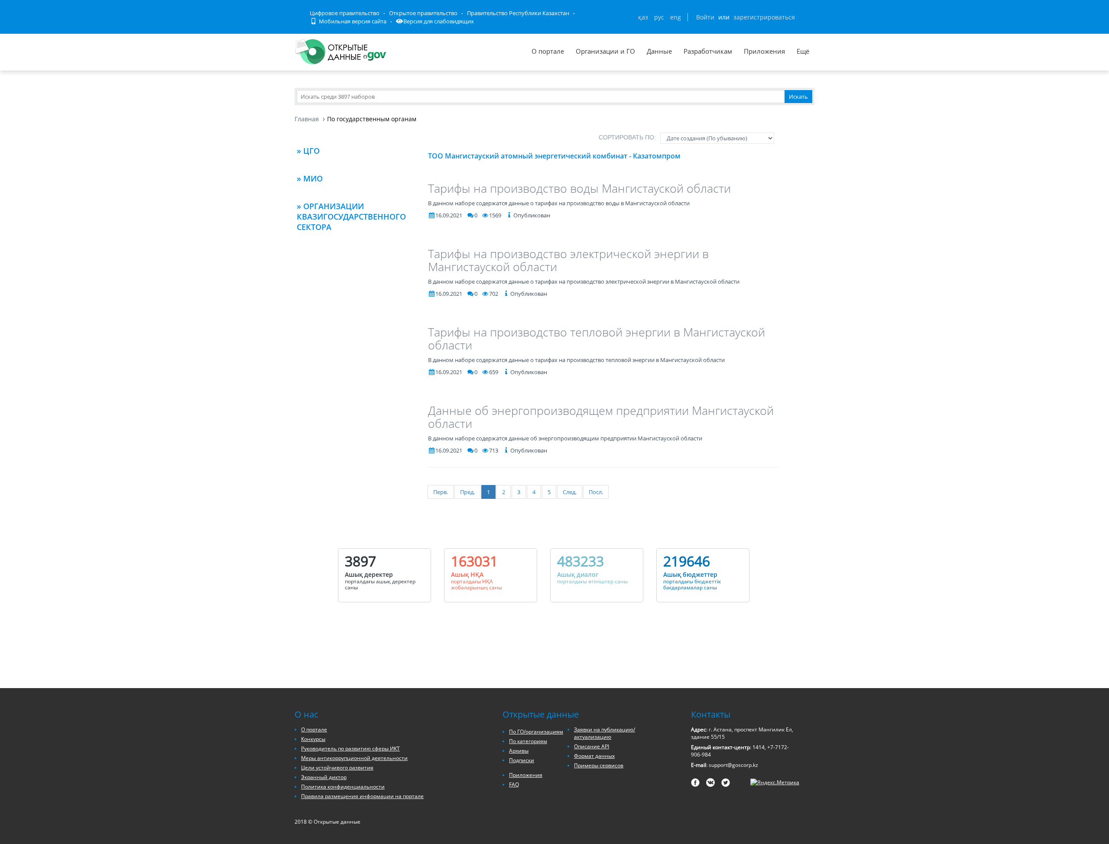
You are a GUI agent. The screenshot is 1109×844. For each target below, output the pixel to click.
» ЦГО (308, 151)
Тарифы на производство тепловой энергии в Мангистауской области (596, 338)
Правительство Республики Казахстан (518, 13)
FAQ (514, 784)
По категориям (528, 741)
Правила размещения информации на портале (362, 796)
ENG (675, 17)
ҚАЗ (643, 17)
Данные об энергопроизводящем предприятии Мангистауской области (601, 416)
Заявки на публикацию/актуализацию (604, 733)
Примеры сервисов (598, 765)
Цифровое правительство (344, 13)
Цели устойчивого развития (337, 767)
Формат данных (594, 756)
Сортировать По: (627, 137)
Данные (659, 51)
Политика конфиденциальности (343, 786)
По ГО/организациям (536, 731)
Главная (307, 119)
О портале (548, 51)
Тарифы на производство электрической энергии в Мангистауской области (568, 260)
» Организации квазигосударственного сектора (351, 216)
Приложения (764, 51)
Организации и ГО (605, 51)
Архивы (519, 750)
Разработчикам (708, 51)
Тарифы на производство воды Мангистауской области (579, 188)
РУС (659, 17)
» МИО (310, 178)
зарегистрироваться (764, 17)
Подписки (521, 760)
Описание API (591, 746)
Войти (705, 17)
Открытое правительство (423, 13)
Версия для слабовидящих (438, 21)
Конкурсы (313, 739)
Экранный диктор (324, 777)
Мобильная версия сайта (352, 21)
